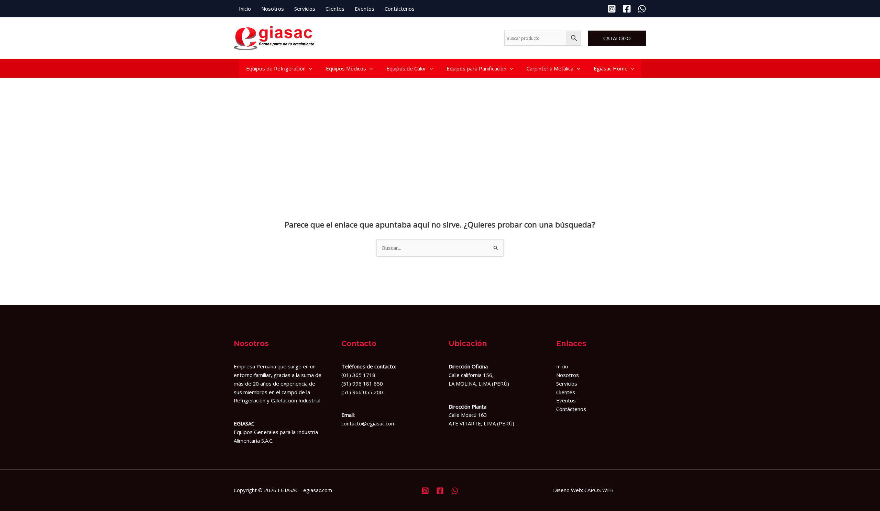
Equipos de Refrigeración (276, 68)
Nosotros (272, 8)
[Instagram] (611, 8)
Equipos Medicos (346, 68)
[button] (617, 38)
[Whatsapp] (642, 8)
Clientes (335, 8)
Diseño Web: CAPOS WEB (583, 490)
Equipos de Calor (406, 68)
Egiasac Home (611, 68)
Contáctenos (400, 8)
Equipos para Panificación (476, 68)
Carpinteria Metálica (550, 68)
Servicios (304, 8)
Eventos (364, 8)
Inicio (245, 8)
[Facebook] (627, 8)
